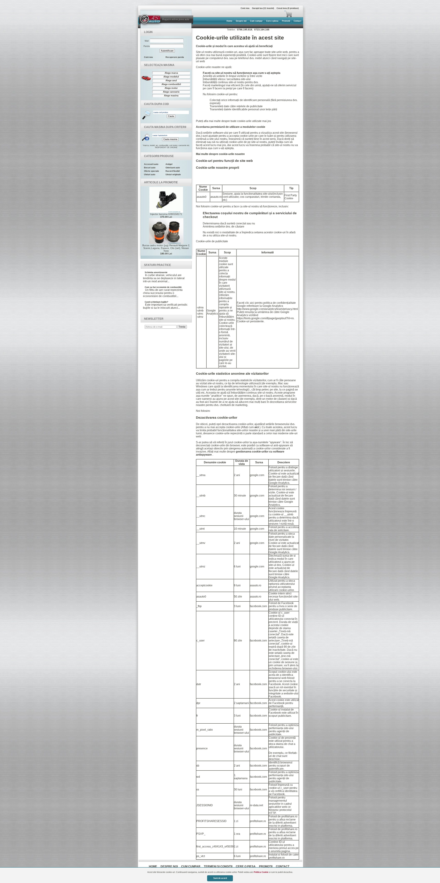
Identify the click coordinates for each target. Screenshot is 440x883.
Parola (147, 46)
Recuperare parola (175, 57)
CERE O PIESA (246, 866)
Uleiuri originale (173, 174)
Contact (297, 21)
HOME (153, 866)
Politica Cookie (261, 872)
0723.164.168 (261, 29)
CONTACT (282, 866)
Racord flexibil (173, 171)
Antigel (169, 164)
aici (257, 427)
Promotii (286, 21)
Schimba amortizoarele (156, 272)
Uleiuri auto (149, 174)
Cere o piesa (272, 21)
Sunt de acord (220, 878)
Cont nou (245, 8)
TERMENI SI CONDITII (218, 866)
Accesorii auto (151, 164)
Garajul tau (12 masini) (263, 8)
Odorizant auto (173, 167)
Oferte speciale (151, 171)
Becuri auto (149, 167)
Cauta (171, 116)
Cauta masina (170, 139)
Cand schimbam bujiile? (156, 302)
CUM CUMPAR (190, 866)
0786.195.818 (244, 29)
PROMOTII (265, 866)
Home (229, 21)
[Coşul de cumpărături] (216, 13)
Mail (147, 41)
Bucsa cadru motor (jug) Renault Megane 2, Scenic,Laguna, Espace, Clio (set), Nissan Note (166, 249)
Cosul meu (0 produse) (288, 8)
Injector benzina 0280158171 (166, 215)
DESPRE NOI (169, 866)
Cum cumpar (256, 21)
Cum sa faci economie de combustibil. (163, 287)
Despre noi (241, 21)
